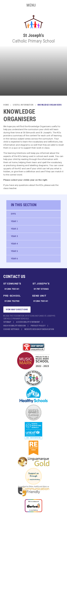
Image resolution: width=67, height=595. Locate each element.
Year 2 (14, 228)
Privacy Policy (38, 326)
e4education (48, 329)
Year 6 (14, 258)
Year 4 (14, 243)
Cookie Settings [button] (11, 329)
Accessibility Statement (28, 322)
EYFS (13, 213)
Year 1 (14, 221)
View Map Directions (17, 309)
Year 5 (14, 251)
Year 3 (14, 236)
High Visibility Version (14, 326)
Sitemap (7, 322)
